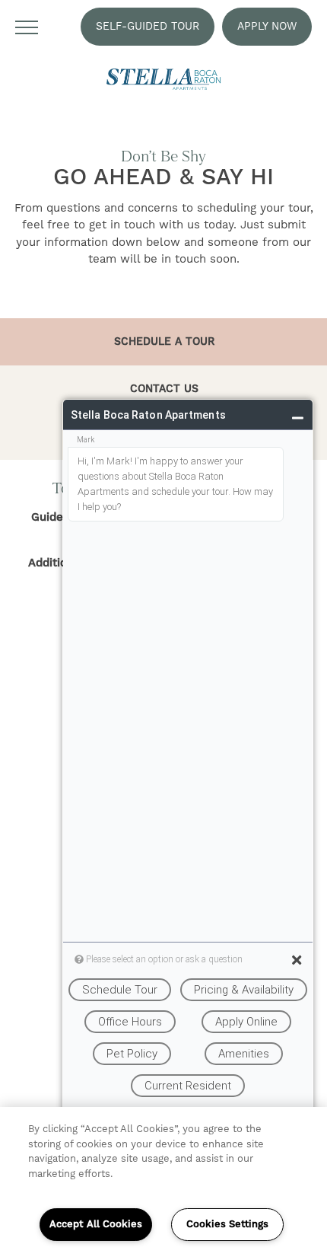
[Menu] (26, 26)
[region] (163, 1183)
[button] (147, 27)
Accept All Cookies (95, 1224)
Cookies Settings (227, 1224)
